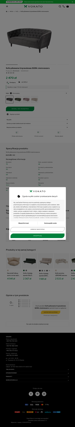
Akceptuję (37, 235)
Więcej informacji (23, 223)
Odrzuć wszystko (37, 229)
